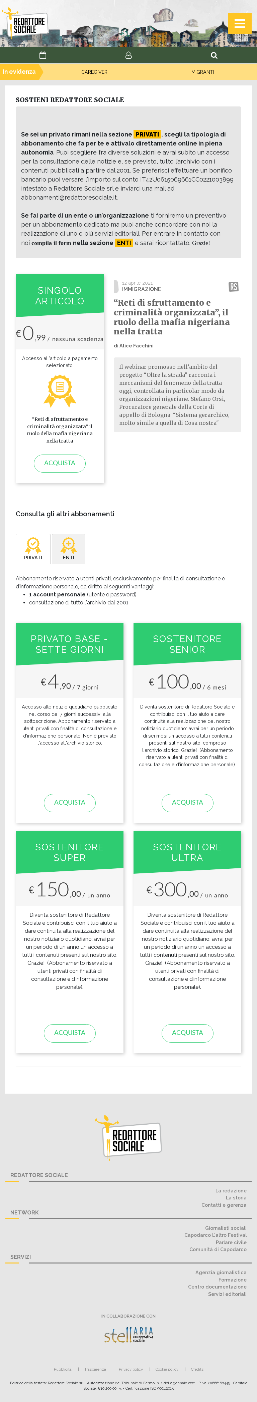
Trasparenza (95, 1369)
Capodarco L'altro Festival (215, 1235)
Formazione (233, 1280)
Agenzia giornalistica (221, 1272)
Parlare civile (231, 1242)
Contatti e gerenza (224, 1205)
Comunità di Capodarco (218, 1249)
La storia (236, 1197)
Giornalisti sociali (226, 1228)
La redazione (231, 1190)
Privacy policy (131, 1369)
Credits (197, 1369)
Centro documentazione (217, 1287)
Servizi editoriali (227, 1294)
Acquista (59, 463)
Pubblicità (63, 1369)
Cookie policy (167, 1369)
